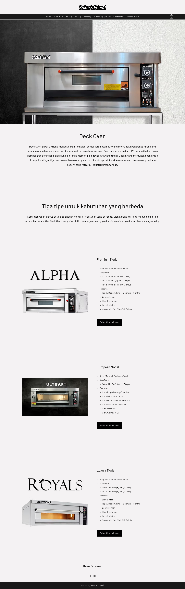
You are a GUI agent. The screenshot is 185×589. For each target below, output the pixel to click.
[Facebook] (90, 576)
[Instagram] (94, 576)
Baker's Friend (92, 566)
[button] (171, 16)
